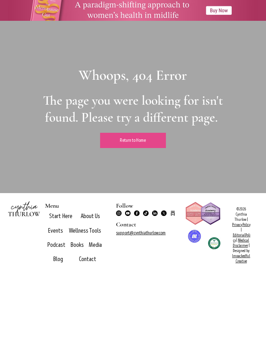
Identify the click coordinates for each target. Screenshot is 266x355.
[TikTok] (146, 213)
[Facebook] (137, 213)
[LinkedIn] (155, 213)
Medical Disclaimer (241, 243)
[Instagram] (119, 213)
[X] (164, 213)
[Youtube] (128, 213)
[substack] (173, 213)
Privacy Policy (241, 224)
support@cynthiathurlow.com (141, 233)
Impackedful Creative (241, 258)
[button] (90, 216)
